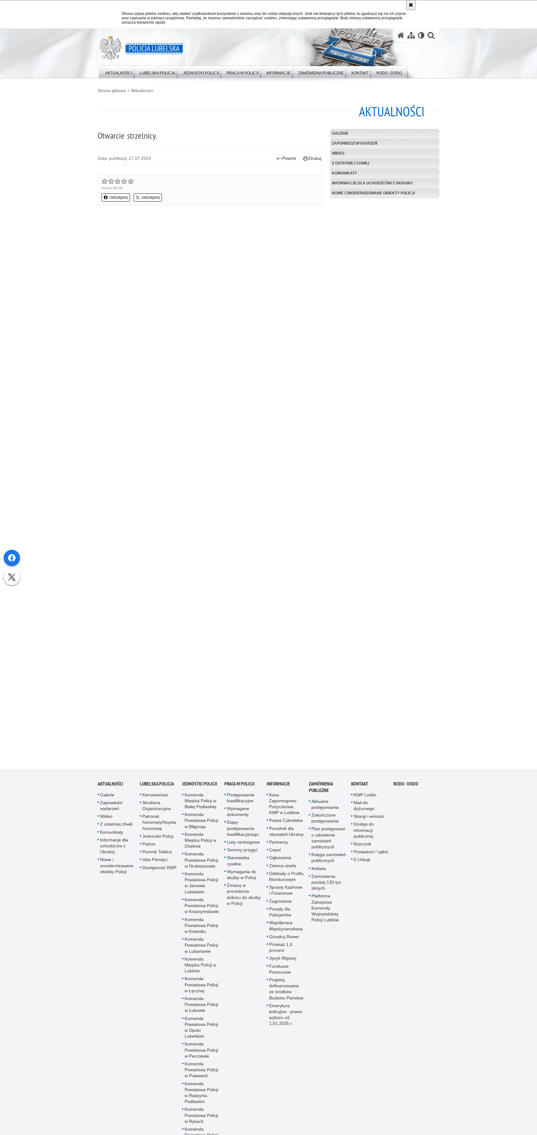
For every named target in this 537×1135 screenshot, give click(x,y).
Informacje (278, 784)
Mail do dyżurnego (364, 805)
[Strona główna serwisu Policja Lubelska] (400, 35)
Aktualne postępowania (325, 804)
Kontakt (359, 784)
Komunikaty (344, 173)
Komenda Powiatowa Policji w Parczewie (201, 1050)
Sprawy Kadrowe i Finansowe (285, 890)
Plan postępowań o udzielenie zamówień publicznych (328, 838)
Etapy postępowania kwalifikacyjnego (243, 828)
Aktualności (142, 90)
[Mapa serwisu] (411, 35)
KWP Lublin (365, 794)
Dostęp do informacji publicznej (364, 830)
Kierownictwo (155, 794)
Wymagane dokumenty (238, 811)
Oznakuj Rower (284, 936)
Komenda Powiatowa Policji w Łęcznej (201, 984)
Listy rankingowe (243, 842)
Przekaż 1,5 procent (280, 947)
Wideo (338, 153)
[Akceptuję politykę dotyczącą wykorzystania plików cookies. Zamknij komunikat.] (410, 5)
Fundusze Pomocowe (280, 969)
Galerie (340, 133)
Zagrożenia (280, 901)
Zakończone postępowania (325, 818)
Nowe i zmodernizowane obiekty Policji (373, 193)
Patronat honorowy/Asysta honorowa (159, 822)
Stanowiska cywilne (238, 860)
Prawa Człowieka (286, 820)
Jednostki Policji (157, 836)
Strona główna (112, 90)
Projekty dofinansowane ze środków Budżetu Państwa (286, 988)
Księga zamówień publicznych (328, 857)
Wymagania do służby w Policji (241, 874)
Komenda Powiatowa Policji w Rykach (201, 1115)
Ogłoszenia (280, 857)
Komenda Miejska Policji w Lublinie (200, 965)
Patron (148, 843)
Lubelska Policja (157, 784)
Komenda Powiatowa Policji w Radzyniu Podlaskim (201, 1092)
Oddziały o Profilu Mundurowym (286, 876)
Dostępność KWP (159, 867)
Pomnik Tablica (157, 852)
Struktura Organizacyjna (156, 805)
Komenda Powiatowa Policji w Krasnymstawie (202, 905)
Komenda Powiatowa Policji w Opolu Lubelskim (201, 1027)
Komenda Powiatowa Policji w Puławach (201, 1069)
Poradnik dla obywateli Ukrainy (286, 831)
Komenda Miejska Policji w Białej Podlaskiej (200, 800)
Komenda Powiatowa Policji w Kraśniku (201, 925)
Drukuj (315, 158)
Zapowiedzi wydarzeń (355, 143)
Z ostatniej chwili (350, 163)
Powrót (289, 158)
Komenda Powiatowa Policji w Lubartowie (201, 945)
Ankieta (318, 868)
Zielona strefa (282, 865)
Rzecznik (362, 843)
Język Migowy (282, 958)
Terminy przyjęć (242, 850)
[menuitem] (119, 71)
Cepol (275, 850)
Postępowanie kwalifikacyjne (241, 797)
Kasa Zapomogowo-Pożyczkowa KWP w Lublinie (284, 803)
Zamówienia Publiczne (321, 787)
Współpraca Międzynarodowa (286, 925)
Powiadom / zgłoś (371, 852)
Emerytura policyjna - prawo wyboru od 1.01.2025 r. (285, 1014)
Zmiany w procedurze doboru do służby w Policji (244, 894)
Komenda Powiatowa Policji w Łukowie (201, 1004)
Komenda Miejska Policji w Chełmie (200, 840)
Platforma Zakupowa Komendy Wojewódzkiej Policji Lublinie (325, 908)
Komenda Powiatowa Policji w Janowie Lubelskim (201, 882)
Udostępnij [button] (118, 197)
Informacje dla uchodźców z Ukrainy (372, 183)
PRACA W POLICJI (239, 784)
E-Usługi (362, 859)
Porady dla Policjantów (280, 911)
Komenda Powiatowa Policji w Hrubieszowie (201, 860)
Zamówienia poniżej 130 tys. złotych (326, 882)
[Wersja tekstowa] (421, 35)
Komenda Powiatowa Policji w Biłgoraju (201, 820)
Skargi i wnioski (369, 816)
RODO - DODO (405, 784)
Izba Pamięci (155, 859)
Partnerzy (278, 842)
